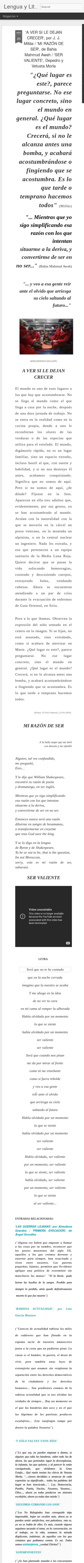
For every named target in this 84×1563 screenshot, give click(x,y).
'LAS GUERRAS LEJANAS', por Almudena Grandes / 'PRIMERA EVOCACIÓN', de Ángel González (43, 1230)
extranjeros (30, 1544)
